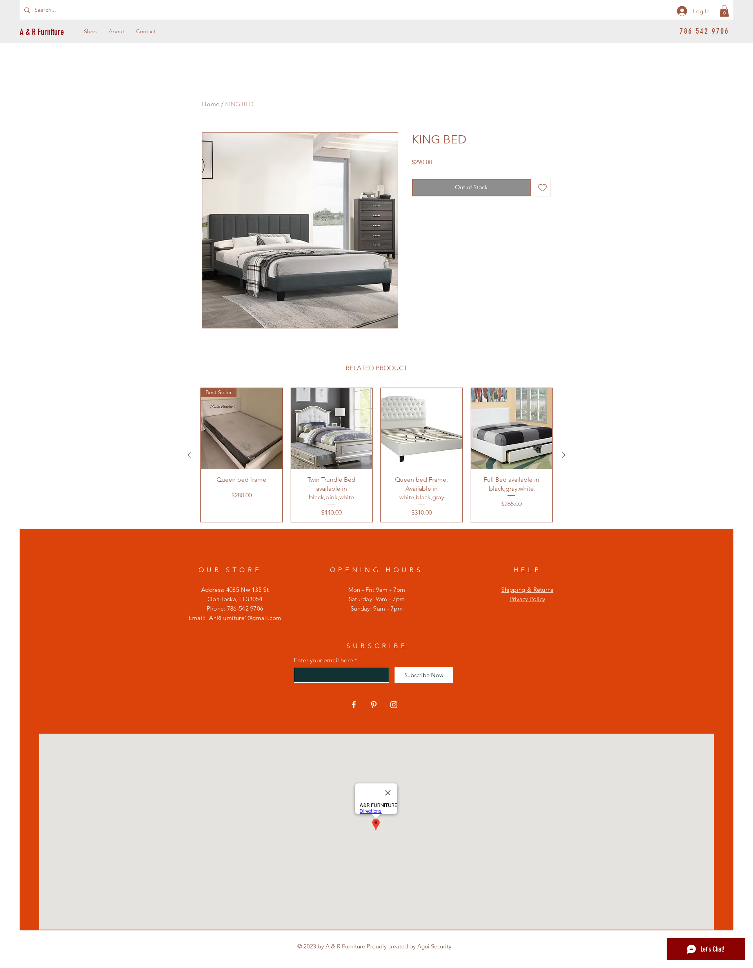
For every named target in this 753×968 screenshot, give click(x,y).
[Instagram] (393, 704)
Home (211, 104)
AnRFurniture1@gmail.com (245, 618)
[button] (724, 11)
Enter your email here (323, 660)
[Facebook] (353, 704)
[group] (376, 455)
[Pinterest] (373, 704)
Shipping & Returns (527, 589)
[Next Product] (564, 455)
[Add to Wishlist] (542, 187)
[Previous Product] (189, 455)
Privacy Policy (527, 599)
